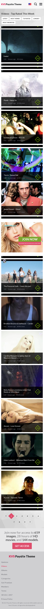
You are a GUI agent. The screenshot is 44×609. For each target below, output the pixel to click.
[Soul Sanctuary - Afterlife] (11, 218)
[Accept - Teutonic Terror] (22, 503)
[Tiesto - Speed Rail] (22, 180)
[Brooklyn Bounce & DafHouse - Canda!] (22, 329)
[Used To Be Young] (9, 27)
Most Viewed (15, 18)
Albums (4, 570)
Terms (3, 591)
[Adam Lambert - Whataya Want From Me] (22, 465)
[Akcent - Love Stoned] (22, 431)
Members (5, 587)
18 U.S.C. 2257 (6, 595)
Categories (5, 578)
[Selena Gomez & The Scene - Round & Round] (19, 71)
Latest (5, 18)
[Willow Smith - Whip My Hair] (13, 146)
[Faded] (22, 61)
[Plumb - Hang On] (22, 105)
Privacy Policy (6, 599)
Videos (4, 566)
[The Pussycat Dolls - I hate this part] (22, 291)
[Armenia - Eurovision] (10, 506)
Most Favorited (8, 22)
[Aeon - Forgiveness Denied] (12, 509)
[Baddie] (4, 68)
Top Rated (26, 18)
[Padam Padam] (7, 65)
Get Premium (6, 583)
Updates (4, 562)
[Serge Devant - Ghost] (22, 214)
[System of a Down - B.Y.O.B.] (22, 143)
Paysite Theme (11, 4)
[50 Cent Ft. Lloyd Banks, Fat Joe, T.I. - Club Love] (20, 468)
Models (4, 574)
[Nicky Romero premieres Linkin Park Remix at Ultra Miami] (22, 397)
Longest (36, 18)
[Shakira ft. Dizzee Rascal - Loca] (13, 109)
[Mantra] (5, 295)
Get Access (22, 545)
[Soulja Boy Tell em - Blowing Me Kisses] (17, 257)
